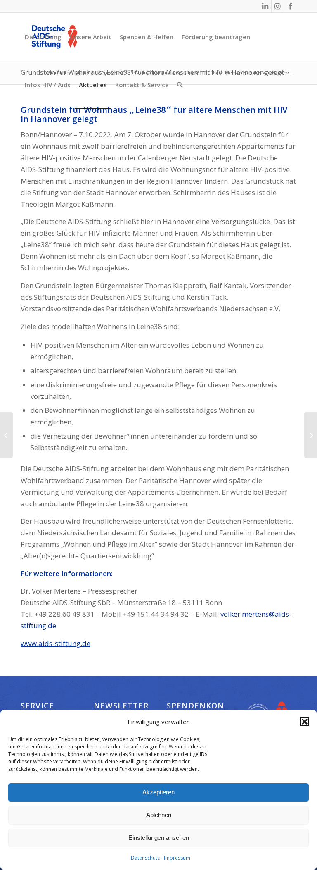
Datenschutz (145, 857)
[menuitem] (43, 37)
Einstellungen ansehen (158, 837)
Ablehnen (158, 814)
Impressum (177, 857)
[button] (304, 721)
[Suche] (180, 85)
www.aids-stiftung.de (55, 643)
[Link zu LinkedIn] (265, 6)
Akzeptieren (158, 792)
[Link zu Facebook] (290, 6)
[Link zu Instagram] (278, 6)
